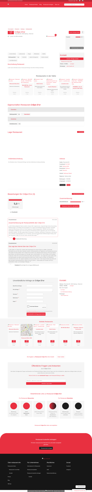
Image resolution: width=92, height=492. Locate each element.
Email (14, 301)
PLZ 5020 (68, 164)
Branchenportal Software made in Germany (36, 490)
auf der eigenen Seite (65, 413)
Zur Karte (63, 289)
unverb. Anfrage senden (74, 32)
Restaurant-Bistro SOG (26, 338)
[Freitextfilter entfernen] (80, 4)
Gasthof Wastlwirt (52, 86)
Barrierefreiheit (81, 486)
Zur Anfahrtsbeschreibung (66, 291)
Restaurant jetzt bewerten (70, 206)
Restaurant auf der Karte (66, 61)
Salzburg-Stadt (66, 166)
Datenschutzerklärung (33, 311)
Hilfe (77, 0)
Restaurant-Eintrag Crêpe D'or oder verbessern (53, 414)
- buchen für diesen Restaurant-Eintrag (78, 413)
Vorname (15, 294)
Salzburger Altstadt (68, 173)
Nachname (15, 297)
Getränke (13, 119)
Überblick (13, 109)
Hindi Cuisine (40, 83)
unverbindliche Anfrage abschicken (36, 314)
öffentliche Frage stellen (46, 383)
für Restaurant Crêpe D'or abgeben (13, 413)
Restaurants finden (12, 466)
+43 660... (66, 63)
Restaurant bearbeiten (32, 469)
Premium (81, 77)
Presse (9, 476)
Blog (40, 4)
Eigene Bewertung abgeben (78, 193)
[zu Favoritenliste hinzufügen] (9, 37)
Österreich (65, 170)
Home (26, 4)
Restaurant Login (71, 0)
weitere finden (26, 413)
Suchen (83, 4)
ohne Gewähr (50, 356)
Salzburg (68, 168)
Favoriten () (79, 490)
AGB (48, 469)
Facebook (68, 466)
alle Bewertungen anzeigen (77, 47)
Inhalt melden (61, 356)
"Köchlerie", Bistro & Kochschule (78, 328)
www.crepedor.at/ (70, 66)
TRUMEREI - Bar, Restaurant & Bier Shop (77, 87)
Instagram (68, 469)
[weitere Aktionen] (82, 32)
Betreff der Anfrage (17, 285)
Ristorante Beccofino (14, 83)
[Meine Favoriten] (62, 4)
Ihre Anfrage (16, 289)
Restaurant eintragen (48, 4)
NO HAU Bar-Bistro (65, 327)
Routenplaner (81, 131)
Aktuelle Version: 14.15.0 (59, 490)
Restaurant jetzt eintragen (46, 448)
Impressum (49, 466)
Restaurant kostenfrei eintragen (34, 473)
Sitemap (9, 483)
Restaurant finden (33, 4)
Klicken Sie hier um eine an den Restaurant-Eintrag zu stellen (47, 375)
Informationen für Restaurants (33, 466)
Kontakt (68, 184)
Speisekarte (27, 114)
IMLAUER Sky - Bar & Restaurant (27, 86)
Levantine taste (64, 83)
